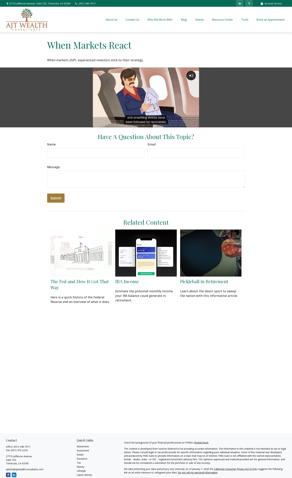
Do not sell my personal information (197, 472)
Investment (83, 450)
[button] (111, 19)
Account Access (273, 3)
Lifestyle (81, 470)
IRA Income (127, 281)
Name (51, 144)
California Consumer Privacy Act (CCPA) (235, 469)
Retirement (83, 446)
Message (53, 167)
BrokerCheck (201, 442)
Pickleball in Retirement (204, 281)
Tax (79, 462)
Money (80, 466)
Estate (80, 454)
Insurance (82, 458)
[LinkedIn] (240, 3)
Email (152, 144)
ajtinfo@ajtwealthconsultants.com (24, 469)
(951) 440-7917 (87, 3)
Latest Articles (84, 474)
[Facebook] (249, 3)
